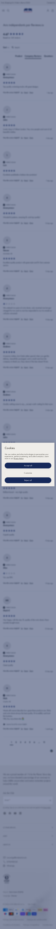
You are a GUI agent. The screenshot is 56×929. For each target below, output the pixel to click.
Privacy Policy (18, 458)
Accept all (28, 465)
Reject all (28, 480)
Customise (28, 473)
